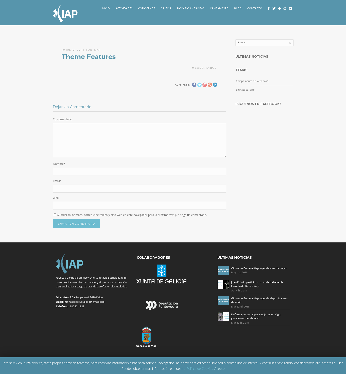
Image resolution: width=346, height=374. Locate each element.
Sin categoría (244, 89)
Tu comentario (62, 119)
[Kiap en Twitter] (274, 8)
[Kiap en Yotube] (284, 8)
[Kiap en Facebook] (268, 8)
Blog (238, 8)
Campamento (219, 8)
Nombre (59, 164)
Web (56, 198)
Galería (166, 8)
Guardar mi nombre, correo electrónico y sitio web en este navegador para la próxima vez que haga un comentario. (132, 215)
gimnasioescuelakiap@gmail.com (84, 301)
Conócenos (146, 8)
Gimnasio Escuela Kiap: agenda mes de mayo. (259, 268)
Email (57, 181)
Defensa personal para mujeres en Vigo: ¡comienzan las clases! (256, 316)
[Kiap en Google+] (279, 8)
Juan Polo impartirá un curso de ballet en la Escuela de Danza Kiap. (257, 284)
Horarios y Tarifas (190, 8)
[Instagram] (290, 8)
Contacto (254, 8)
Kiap (97, 49)
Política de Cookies (199, 368)
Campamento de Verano (251, 81)
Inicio (106, 8)
